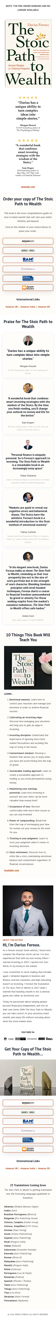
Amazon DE (44, 306)
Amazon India (28, 306)
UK (12, 306)
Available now (28, 186)
